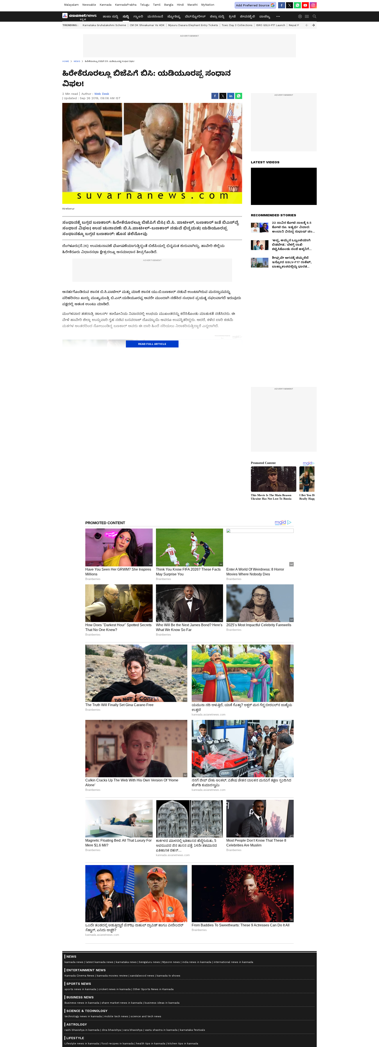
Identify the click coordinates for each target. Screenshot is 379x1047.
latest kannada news (99, 962)
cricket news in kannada (114, 989)
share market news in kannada (122, 1002)
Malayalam (71, 4)
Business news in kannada (81, 1002)
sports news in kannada (80, 989)
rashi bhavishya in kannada (81, 1029)
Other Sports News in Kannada (153, 989)
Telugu (144, 4)
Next (313, 25)
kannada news (73, 962)
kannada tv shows (168, 975)
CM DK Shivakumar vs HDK (147, 25)
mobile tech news (116, 1016)
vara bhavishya (132, 1029)
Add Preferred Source (252, 5)
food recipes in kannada (117, 1043)
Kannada (105, 4)
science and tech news (146, 1016)
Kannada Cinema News (79, 975)
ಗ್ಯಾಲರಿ (138, 16)
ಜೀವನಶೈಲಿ (247, 16)
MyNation (207, 4)
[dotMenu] (278, 16)
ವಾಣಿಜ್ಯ (264, 16)
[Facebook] (281, 5)
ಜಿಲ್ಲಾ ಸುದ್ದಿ (217, 16)
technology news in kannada (83, 1016)
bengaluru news (149, 962)
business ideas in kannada (162, 1002)
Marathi (192, 4)
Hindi (180, 4)
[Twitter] (289, 5)
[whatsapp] (297, 5)
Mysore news (171, 962)
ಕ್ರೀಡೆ (232, 16)
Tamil (157, 4)
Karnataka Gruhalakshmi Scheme (104, 25)
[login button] (301, 16)
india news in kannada (196, 962)
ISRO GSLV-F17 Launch (270, 25)
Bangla (168, 4)
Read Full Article (152, 343)
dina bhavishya (111, 1029)
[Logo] (81, 16)
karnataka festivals (192, 1029)
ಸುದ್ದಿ (126, 16)
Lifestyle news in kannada (81, 1043)
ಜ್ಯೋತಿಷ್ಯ (174, 16)
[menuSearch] (314, 16)
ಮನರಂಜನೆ (155, 16)
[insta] (313, 5)
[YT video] (305, 5)
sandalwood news (142, 975)
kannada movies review (112, 975)
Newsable (89, 4)
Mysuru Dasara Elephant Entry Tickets (193, 25)
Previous (307, 25)
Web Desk (101, 93)
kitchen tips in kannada (183, 1043)
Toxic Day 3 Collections (237, 25)
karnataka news (126, 962)
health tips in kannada (150, 1043)
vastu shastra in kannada (161, 1029)
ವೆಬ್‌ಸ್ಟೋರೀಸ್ (195, 16)
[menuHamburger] (307, 16)
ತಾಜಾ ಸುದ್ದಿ (110, 16)
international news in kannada (233, 962)
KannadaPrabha (125, 4)
